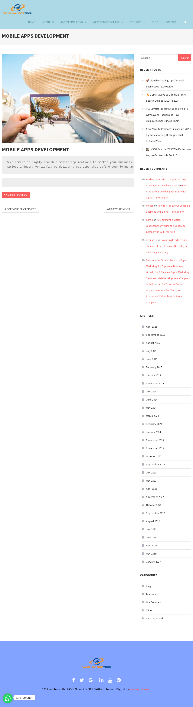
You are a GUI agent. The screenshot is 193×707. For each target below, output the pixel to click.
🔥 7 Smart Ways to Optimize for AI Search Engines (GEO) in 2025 (166, 97)
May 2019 (151, 553)
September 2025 (155, 334)
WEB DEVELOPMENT (118, 209)
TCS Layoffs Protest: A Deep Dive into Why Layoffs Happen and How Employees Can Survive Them (167, 115)
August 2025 (153, 343)
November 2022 (155, 497)
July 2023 (151, 472)
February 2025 (154, 367)
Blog (155, 22)
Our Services (153, 602)
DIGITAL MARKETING (72, 22)
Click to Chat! (24, 697)
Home (31, 22)
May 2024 (151, 407)
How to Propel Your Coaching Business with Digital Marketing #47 (167, 191)
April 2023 (151, 488)
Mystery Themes (140, 689)
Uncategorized (154, 618)
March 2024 (152, 415)
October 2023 (154, 456)
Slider (149, 610)
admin (149, 219)
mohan (150, 205)
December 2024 (155, 383)
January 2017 (153, 561)
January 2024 (153, 432)
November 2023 (155, 448)
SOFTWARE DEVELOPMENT (21, 209)
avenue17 (151, 240)
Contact (171, 22)
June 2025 (151, 359)
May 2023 (151, 480)
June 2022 (151, 537)
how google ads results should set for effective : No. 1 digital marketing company (167, 246)
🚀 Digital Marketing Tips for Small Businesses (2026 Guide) (165, 83)
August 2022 (153, 521)
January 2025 (153, 375)
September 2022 (155, 513)
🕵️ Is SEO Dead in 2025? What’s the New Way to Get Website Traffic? (168, 152)
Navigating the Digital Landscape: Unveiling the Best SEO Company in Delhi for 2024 (165, 226)
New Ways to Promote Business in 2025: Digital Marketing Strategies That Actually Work (168, 135)
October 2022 (154, 505)
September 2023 (155, 464)
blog (148, 586)
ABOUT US (48, 22)
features (151, 594)
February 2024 (154, 424)
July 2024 (151, 391)
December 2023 (155, 440)
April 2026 (151, 326)
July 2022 (151, 529)
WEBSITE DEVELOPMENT (106, 22)
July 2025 (151, 351)
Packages (136, 22)
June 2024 (151, 399)
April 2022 (151, 545)
